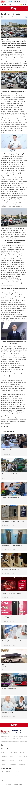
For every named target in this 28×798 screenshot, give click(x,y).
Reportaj (21, 752)
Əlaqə (17, 771)
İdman (12, 756)
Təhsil (21, 760)
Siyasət (3, 752)
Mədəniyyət (13, 752)
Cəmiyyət (3, 760)
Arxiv (4, 780)
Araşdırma (13, 764)
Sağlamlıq (22, 764)
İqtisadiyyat (4, 756)
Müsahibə (12, 760)
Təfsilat (3, 764)
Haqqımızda (6, 771)
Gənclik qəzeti (23, 756)
